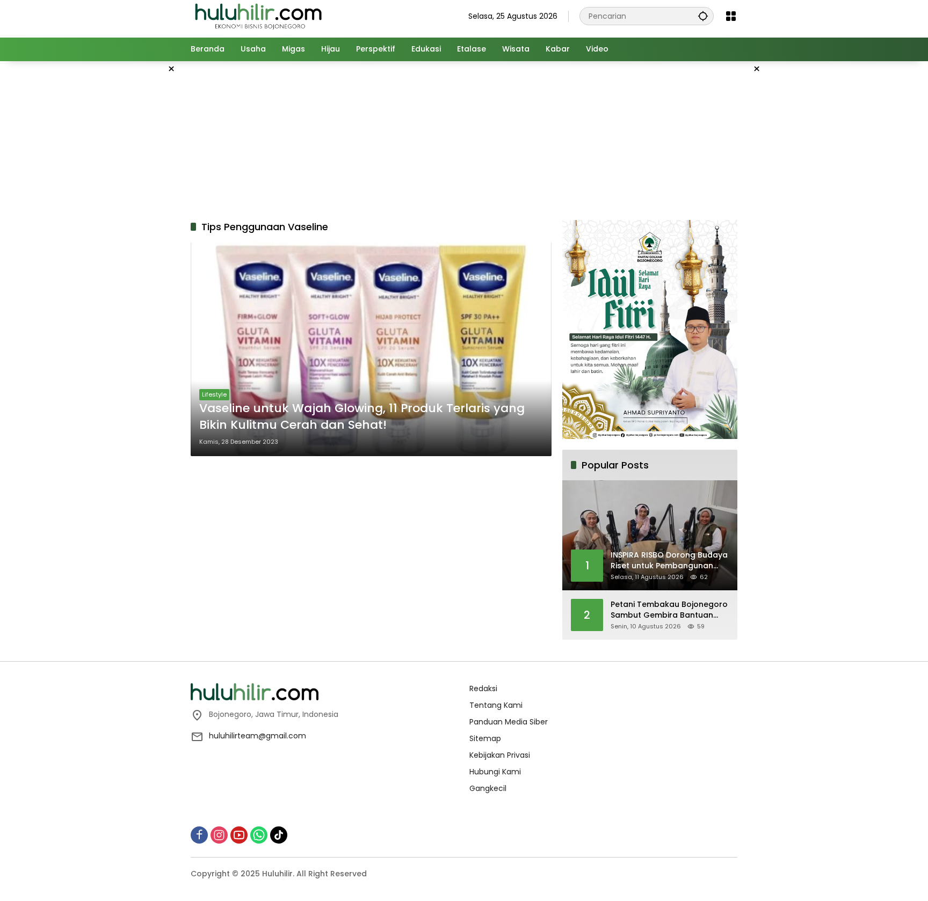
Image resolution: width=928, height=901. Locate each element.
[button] (703, 16)
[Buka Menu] (730, 16)
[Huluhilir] (258, 15)
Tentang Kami (496, 705)
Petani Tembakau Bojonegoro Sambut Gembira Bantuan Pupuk (669, 609)
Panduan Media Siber (508, 721)
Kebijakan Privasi (499, 755)
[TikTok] (278, 835)
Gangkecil (487, 788)
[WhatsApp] (258, 835)
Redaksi (483, 688)
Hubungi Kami (495, 771)
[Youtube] (239, 835)
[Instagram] (219, 835)
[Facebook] (199, 835)
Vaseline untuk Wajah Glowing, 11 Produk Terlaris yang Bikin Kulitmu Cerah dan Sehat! (362, 416)
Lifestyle (214, 394)
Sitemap (485, 738)
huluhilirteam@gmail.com (257, 735)
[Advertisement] (136, 222)
